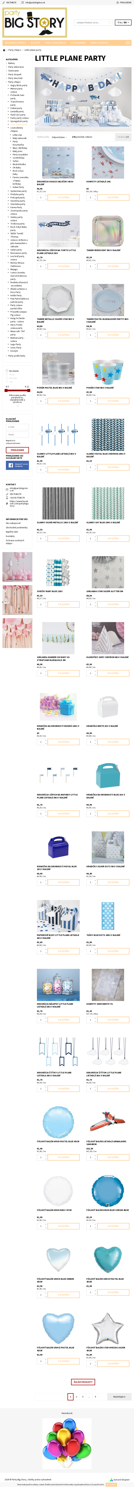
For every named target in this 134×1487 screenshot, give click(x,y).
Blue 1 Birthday (20, 148)
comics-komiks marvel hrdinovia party (18, 276)
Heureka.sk (67, 1413)
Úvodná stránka (15, 43)
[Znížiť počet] (46, 199)
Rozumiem (111, 1484)
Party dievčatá (15, 78)
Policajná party (17, 197)
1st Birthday (19, 158)
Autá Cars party (17, 114)
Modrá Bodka (19, 164)
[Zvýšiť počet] (46, 196)
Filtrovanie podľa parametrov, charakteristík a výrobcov (17, 399)
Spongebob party (19, 121)
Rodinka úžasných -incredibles (19, 284)
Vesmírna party (17, 201)
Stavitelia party (17, 204)
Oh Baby (17, 167)
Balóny (35, 43)
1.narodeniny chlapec (16, 129)
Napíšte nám (12, 532)
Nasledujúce (119, 1396)
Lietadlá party (17, 111)
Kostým (14, 351)
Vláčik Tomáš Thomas (16, 235)
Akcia (12, 374)
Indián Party (16, 295)
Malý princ (18, 151)
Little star (17, 135)
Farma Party (16, 207)
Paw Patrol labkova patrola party (19, 300)
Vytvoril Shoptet (121, 1479)
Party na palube (20, 154)
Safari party (16, 250)
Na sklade (14, 371)
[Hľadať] (109, 23)
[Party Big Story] (34, 23)
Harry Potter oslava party (16, 326)
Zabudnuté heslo (13, 443)
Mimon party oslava (16, 90)
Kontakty (10, 536)
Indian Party (18, 187)
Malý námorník (20, 138)
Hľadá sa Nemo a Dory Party (18, 290)
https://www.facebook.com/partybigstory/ (19, 504)
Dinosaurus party (18, 253)
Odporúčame (58, 137)
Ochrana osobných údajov (15, 542)
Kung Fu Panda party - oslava (17, 320)
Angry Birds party (18, 85)
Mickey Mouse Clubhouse (17, 264)
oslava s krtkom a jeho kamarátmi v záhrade (19, 243)
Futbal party (16, 108)
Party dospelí (100, 43)
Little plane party (18, 124)
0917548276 (11, 2)
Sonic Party (15, 347)
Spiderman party (18, 191)
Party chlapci (14, 82)
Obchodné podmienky (17, 527)
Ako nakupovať (13, 523)
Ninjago (14, 269)
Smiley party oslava (16, 219)
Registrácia (10, 440)
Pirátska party (17, 194)
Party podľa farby (16, 356)
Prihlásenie (126, 2)
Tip (11, 381)
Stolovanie (78, 43)
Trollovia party (17, 223)
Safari (15, 161)
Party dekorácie (55, 43)
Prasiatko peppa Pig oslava (18, 313)
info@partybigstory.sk (35, 2)
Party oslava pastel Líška (16, 307)
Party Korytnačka (18, 143)
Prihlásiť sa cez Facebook (21, 465)
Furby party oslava (19, 118)
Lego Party (15, 344)
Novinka (13, 378)
